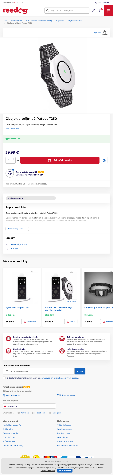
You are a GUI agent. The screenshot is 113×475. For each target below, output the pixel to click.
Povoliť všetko (65, 471)
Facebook (40, 413)
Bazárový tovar (64, 433)
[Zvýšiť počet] (13, 158)
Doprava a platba (10, 433)
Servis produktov (64, 429)
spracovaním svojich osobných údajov (59, 378)
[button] (108, 10)
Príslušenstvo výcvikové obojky (39, 20)
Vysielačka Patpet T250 (17, 307)
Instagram (56, 413)
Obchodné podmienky (13, 445)
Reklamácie (8, 429)
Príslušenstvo (16, 20)
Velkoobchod (63, 437)
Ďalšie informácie (48, 471)
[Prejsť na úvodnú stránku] (15, 10)
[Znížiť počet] (13, 162)
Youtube (25, 413)
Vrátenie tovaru (64, 425)
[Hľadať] (47, 10)
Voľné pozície (9, 441)
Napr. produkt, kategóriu (62, 10)
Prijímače (60, 20)
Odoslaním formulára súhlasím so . (43, 378)
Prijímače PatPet (75, 20)
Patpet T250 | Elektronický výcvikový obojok (58, 308)
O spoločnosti (9, 437)
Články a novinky (65, 441)
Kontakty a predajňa (12, 425)
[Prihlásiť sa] (94, 10)
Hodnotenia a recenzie (67, 445)
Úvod (5, 20)
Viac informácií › (13, 128)
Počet (9, 160)
